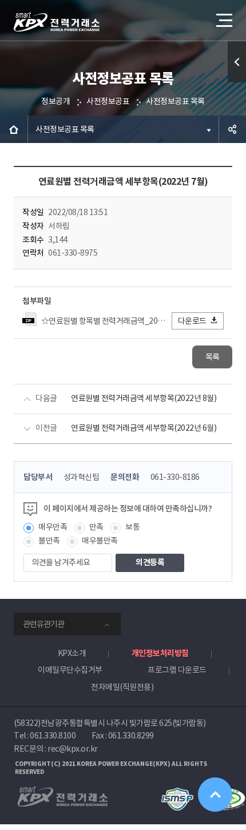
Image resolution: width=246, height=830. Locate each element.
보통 (132, 527)
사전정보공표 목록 (175, 101)
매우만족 (52, 527)
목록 (212, 357)
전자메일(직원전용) (122, 687)
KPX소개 (72, 653)
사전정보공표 (107, 101)
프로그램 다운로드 (177, 670)
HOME (13, 129)
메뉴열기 (223, 20)
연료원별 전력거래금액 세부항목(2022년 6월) (143, 428)
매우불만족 (100, 540)
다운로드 (192, 321)
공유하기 (232, 129)
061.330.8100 (53, 735)
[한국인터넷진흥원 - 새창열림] (177, 793)
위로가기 (215, 794)
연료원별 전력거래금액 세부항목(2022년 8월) (143, 398)
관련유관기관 (43, 624)
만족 (96, 527)
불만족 (49, 540)
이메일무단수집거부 (70, 670)
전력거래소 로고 (57, 21)
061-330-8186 (175, 477)
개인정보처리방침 (160, 653)
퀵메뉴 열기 (237, 61)
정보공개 (55, 101)
